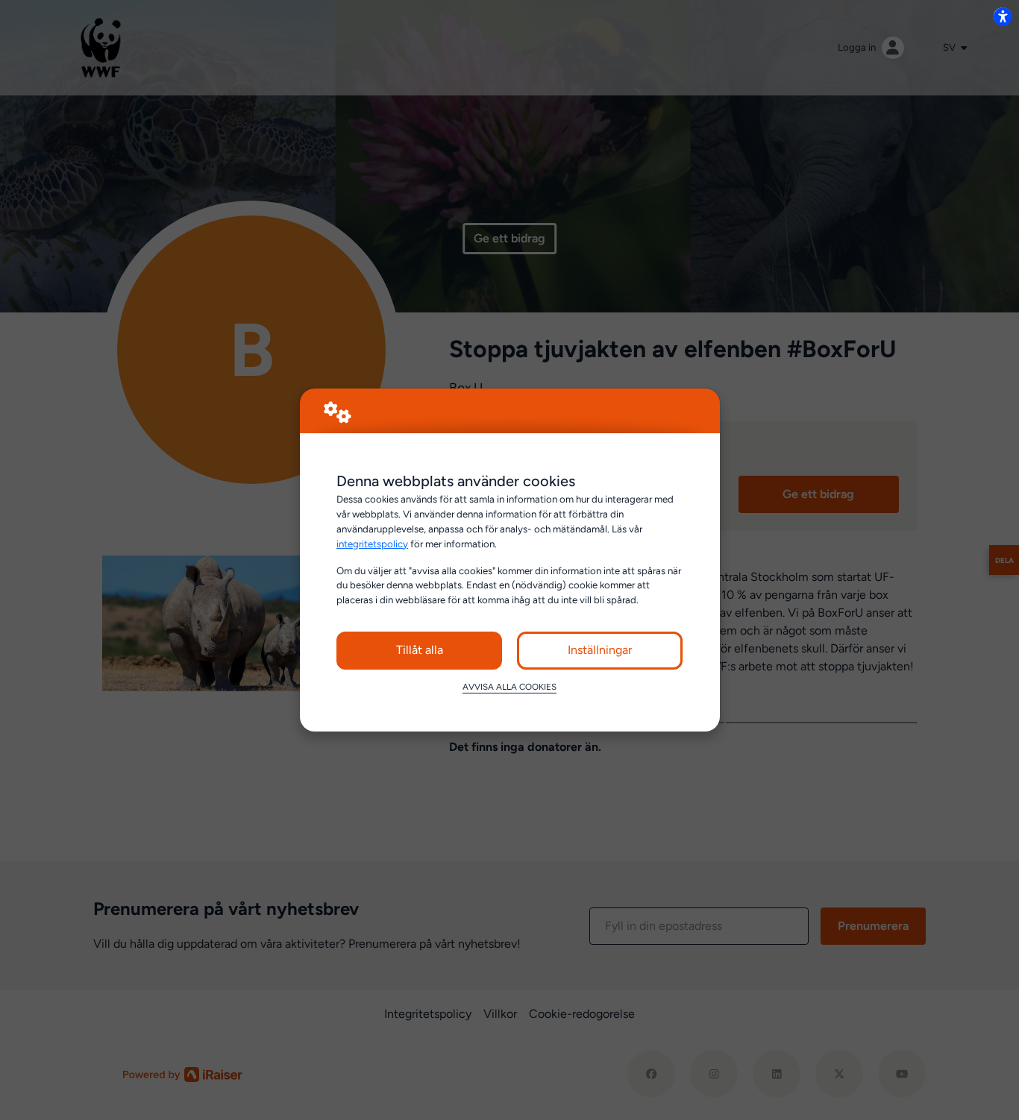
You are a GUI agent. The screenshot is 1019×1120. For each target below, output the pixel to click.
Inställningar (600, 650)
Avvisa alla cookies (509, 687)
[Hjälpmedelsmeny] (1003, 16)
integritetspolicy (372, 544)
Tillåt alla (419, 650)
